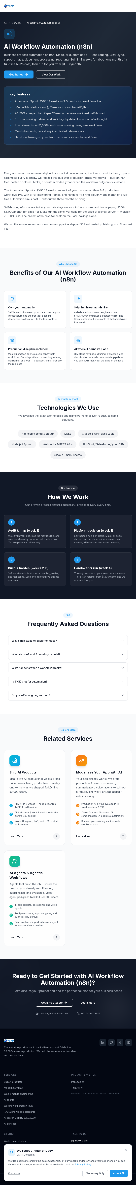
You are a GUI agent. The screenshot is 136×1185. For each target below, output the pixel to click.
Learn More (88, 1002)
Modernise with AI (13, 1087)
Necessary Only (95, 1173)
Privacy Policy (83, 1164)
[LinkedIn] (103, 1042)
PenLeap (76, 1081)
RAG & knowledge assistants (19, 1111)
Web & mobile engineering (18, 1093)
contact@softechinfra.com (54, 1013)
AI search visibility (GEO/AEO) (20, 1117)
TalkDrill (75, 1087)
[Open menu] (128, 6)
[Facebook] (120, 1042)
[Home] (5, 23)
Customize (14, 1173)
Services (17, 22)
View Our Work (51, 74)
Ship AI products (13, 1081)
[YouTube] (128, 1042)
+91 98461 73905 (90, 1013)
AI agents (9, 1099)
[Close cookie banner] (126, 1150)
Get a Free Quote (52, 1002)
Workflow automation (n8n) (19, 1105)
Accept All (119, 1173)
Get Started (16, 74)
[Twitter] (111, 1042)
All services (10, 1123)
